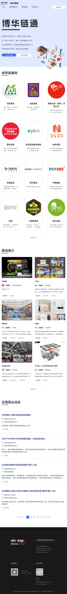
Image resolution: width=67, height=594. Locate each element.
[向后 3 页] (41, 517)
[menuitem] (3, 7)
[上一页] (24, 517)
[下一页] (48, 517)
